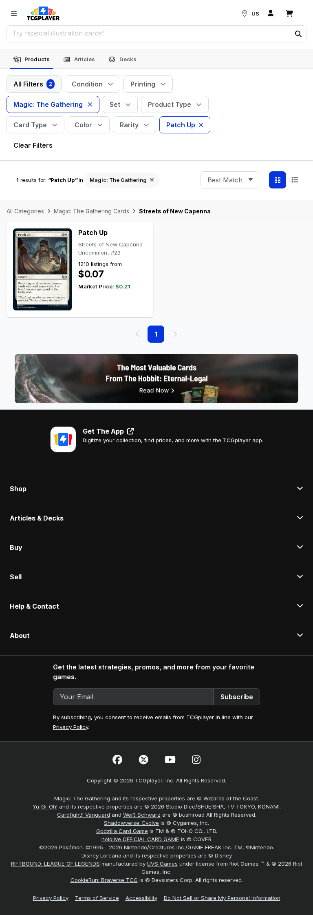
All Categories (25, 211)
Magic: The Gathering (82, 798)
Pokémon (71, 847)
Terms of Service (97, 898)
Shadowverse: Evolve (131, 823)
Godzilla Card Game (122, 831)
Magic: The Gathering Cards (91, 211)
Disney (223, 855)
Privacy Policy (70, 727)
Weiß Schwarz (142, 814)
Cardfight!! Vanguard (83, 814)
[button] (298, 34)
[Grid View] (277, 179)
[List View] (294, 179)
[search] (148, 33)
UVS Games (162, 863)
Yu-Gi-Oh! (45, 806)
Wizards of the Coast (230, 798)
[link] (43, 13)
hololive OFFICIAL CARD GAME (140, 839)
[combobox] (230, 179)
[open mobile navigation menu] (14, 13)
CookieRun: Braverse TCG (104, 880)
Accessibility (141, 898)
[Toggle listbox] (251, 180)
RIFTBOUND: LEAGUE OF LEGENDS (55, 863)
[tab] (31, 60)
